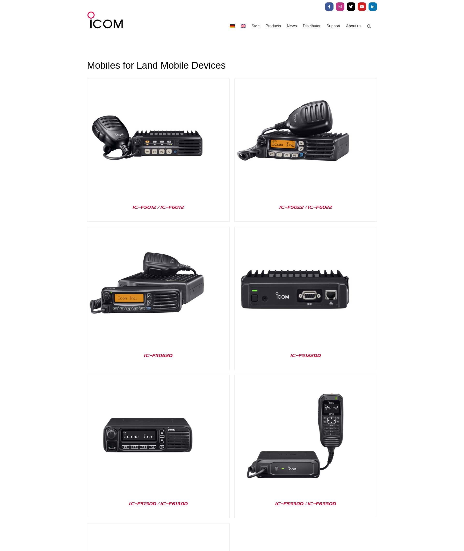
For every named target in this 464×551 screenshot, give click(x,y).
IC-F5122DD (305, 355)
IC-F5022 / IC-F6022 (305, 207)
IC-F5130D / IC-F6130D (158, 503)
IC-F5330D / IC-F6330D (305, 503)
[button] (369, 26)
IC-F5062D (158, 355)
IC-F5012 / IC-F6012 (158, 207)
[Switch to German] (232, 26)
